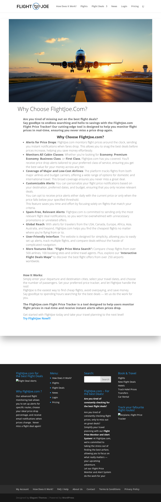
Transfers (123, 392)
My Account (22, 489)
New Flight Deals (127, 381)
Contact (91, 489)
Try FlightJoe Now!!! (36, 318)
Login (124, 6)
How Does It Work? (66, 6)
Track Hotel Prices (127, 389)
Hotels (121, 385)
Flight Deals (98, 6)
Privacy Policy (132, 489)
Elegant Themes (38, 497)
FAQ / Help (63, 489)
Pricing (135, 6)
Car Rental (123, 396)
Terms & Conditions (109, 489)
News (114, 6)
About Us (78, 489)
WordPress (68, 497)
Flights (84, 6)
